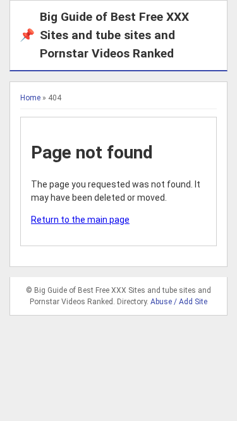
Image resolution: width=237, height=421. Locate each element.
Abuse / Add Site (178, 301)
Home (30, 97)
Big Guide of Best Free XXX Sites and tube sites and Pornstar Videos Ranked (104, 35)
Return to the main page (80, 220)
